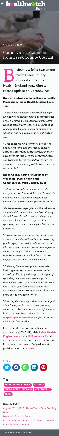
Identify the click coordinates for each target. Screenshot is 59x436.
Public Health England (18, 389)
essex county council (18, 385)
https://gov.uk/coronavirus (20, 318)
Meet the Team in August (18, 416)
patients (39, 385)
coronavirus (42, 389)
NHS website (36, 336)
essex (8, 394)
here (31, 348)
